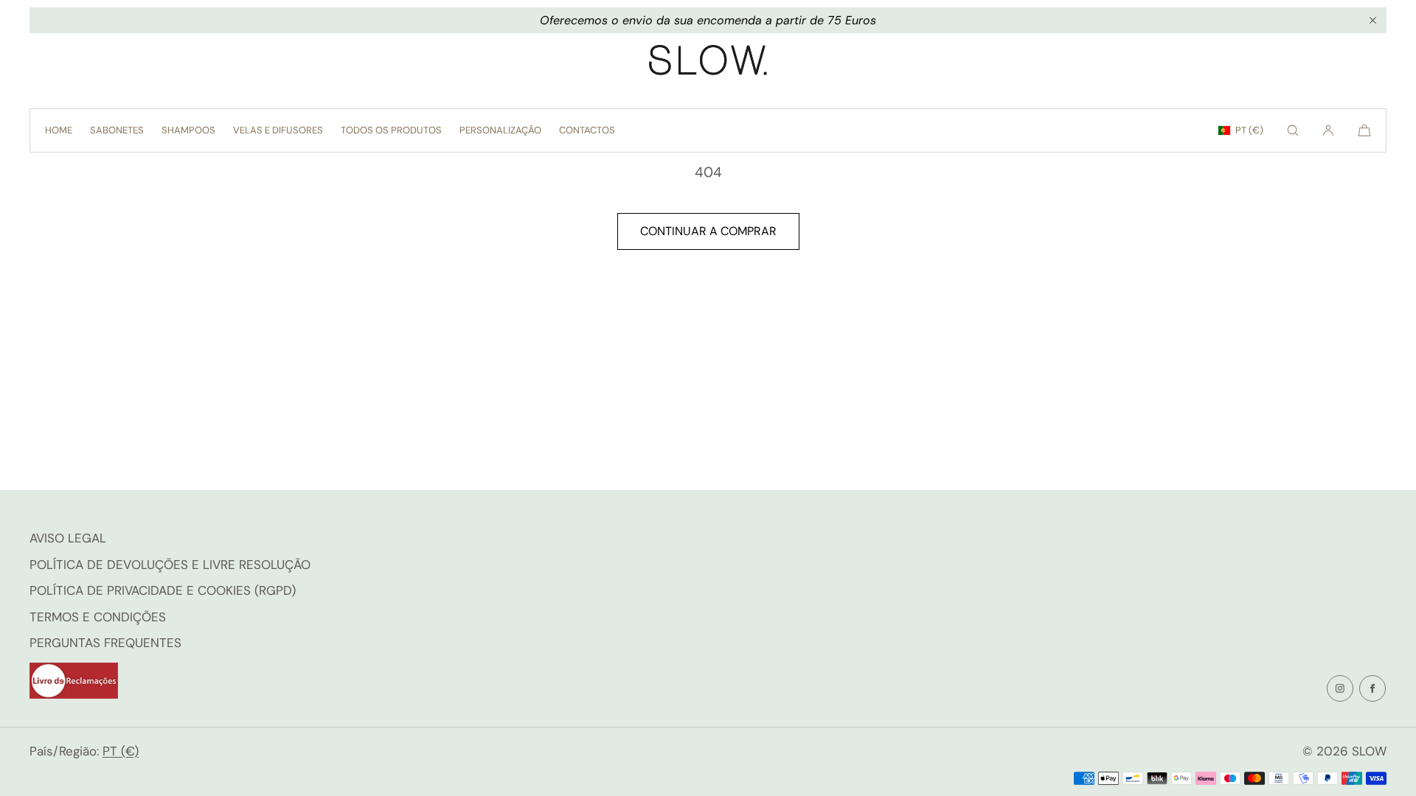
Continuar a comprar (708, 231)
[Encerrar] (1372, 20)
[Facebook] (1372, 688)
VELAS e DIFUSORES (278, 130)
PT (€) (1249, 130)
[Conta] (1328, 130)
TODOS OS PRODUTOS (391, 130)
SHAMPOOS (188, 130)
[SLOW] (708, 63)
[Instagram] (1340, 688)
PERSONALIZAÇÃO (500, 130)
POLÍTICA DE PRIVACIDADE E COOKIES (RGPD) (163, 590)
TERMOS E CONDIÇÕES (98, 617)
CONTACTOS (587, 130)
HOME (58, 130)
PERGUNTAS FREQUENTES (105, 643)
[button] (1293, 130)
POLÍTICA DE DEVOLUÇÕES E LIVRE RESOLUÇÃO (170, 564)
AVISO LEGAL (68, 538)
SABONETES (117, 130)
